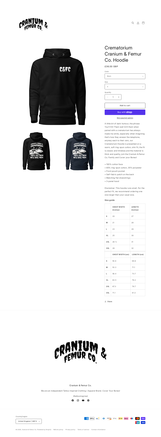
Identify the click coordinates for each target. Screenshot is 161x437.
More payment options (125, 118)
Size (106, 82)
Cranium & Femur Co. (29, 429)
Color (107, 71)
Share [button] (109, 301)
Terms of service (83, 429)
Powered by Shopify (44, 429)
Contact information (98, 429)
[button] (132, 22)
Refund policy (58, 429)
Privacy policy (70, 429)
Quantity (108, 92)
